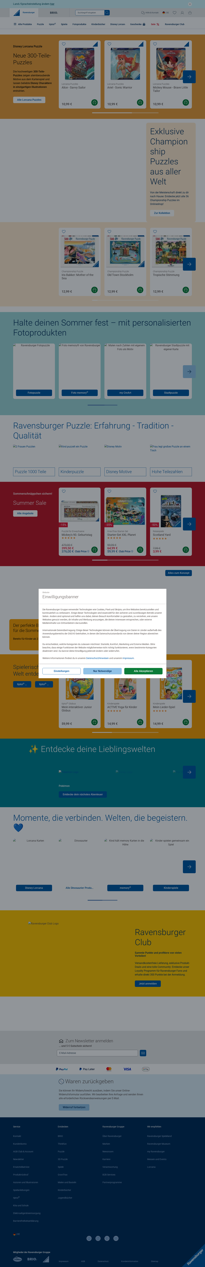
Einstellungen (61, 671)
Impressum (128, 658)
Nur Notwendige (102, 671)
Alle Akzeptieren (143, 671)
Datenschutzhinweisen (97, 658)
